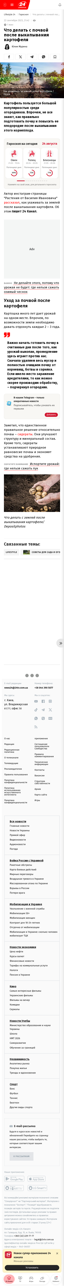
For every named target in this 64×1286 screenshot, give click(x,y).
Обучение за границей (22, 1047)
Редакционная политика (11, 751)
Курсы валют (17, 956)
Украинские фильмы (21, 995)
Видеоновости (18, 839)
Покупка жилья (18, 1068)
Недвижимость (20, 1059)
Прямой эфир (17, 835)
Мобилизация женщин (22, 917)
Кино (13, 986)
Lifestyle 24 (10, 14)
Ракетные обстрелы (21, 864)
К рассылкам (21, 1156)
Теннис (14, 1097)
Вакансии (40, 776)
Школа (13, 1033)
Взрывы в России (19, 888)
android (14, 1179)
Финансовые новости (22, 961)
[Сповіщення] (60, 5)
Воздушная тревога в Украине (27, 878)
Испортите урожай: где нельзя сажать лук (32, 466)
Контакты (40, 770)
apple (38, 1179)
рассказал (12, 202)
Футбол (14, 1093)
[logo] (22, 4)
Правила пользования (16, 775)
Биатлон (14, 1102)
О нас (7, 739)
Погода (14, 848)
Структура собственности (42, 782)
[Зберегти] (55, 57)
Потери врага (17, 892)
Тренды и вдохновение (23, 1072)
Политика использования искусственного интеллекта (12, 791)
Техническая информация (41, 763)
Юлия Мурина (19, 46)
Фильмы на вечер (20, 1000)
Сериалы (15, 1009)
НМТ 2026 (15, 1038)
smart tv (14, 1188)
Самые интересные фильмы (25, 990)
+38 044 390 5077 (44, 687)
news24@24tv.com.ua (16, 687)
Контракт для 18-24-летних (25, 922)
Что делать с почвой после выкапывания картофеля (46, 14)
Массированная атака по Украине (29, 883)
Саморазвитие (18, 1042)
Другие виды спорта (21, 1107)
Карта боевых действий (23, 869)
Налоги (14, 970)
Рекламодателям (13, 769)
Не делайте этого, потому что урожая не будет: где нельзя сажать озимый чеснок (31, 287)
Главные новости (19, 825)
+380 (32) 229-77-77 (24, 1236)
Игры (37, 800)
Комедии (15, 1004)
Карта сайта (41, 795)
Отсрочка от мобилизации (24, 927)
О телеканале (11, 758)
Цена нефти (16, 951)
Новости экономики (23, 947)
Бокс (12, 1088)
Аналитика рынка (20, 1063)
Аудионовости (18, 844)
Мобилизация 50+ (20, 913)
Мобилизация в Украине (26, 904)
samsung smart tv (38, 1188)
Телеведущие (11, 763)
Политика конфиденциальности (15, 781)
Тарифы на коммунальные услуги (29, 965)
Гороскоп (24, 14)
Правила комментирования (44, 755)
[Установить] (32, 1261)
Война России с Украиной (26, 860)
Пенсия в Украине (20, 974)
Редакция (9, 744)
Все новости (18, 821)
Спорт (14, 1084)
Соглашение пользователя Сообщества (42, 746)
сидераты (24, 434)
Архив (38, 789)
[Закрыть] (57, 1253)
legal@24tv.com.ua (44, 1239)
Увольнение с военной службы (27, 908)
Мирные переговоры (21, 874)
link (36, 701)
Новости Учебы (20, 1020)
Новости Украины (20, 830)
